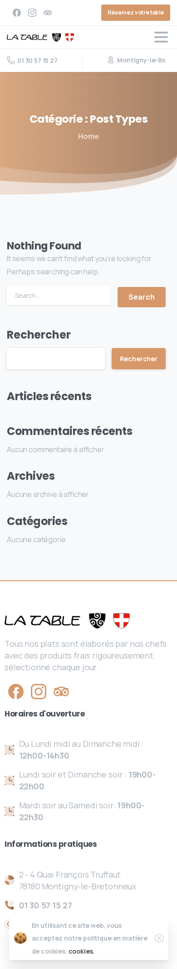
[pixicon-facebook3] (16, 690)
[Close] (159, 938)
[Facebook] (17, 13)
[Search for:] (58, 295)
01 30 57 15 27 (37, 60)
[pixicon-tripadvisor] (61, 690)
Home (88, 136)
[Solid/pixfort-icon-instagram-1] (38, 690)
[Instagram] (32, 13)
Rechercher (38, 334)
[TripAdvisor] (47, 13)
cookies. (82, 951)
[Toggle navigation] (161, 37)
